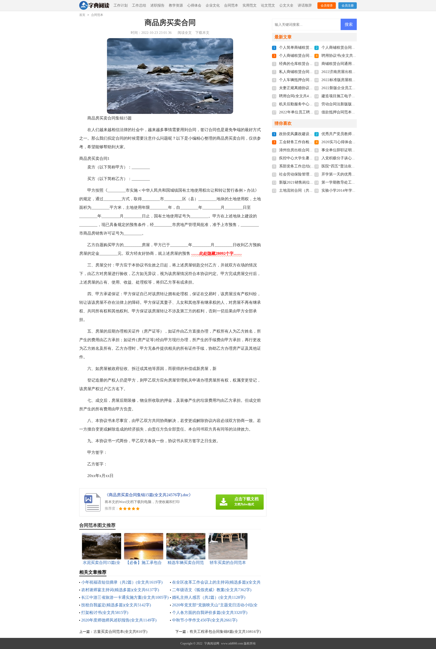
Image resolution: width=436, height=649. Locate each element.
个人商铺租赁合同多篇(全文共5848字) (311, 56)
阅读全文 (185, 33)
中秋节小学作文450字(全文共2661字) (204, 620)
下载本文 (202, 33)
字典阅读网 (211, 643)
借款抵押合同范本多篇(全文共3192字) (353, 112)
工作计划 (121, 5)
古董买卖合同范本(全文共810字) (120, 632)
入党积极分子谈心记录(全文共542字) (352, 158)
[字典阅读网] (94, 5)
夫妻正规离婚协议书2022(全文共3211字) (313, 88)
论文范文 (268, 5)
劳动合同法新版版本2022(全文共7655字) (355, 104)
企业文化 (213, 5)
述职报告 (157, 5)
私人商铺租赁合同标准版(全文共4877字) (312, 72)
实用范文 (249, 5)
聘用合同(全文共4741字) (299, 96)
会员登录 (327, 5)
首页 (82, 15)
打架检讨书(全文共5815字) (104, 612)
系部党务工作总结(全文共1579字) (307, 166)
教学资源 (176, 5)
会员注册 (348, 5)
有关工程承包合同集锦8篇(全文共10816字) (225, 632)
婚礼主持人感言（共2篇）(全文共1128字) (208, 597)
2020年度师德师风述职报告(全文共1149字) (118, 620)
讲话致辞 (305, 5)
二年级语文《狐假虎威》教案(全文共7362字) (211, 590)
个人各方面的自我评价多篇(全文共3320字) (209, 612)
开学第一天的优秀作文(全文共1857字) (353, 174)
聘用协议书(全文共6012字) (343, 56)
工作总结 (139, 5)
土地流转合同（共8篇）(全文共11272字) (313, 190)
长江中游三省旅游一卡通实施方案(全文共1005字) (125, 597)
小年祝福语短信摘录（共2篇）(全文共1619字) (121, 582)
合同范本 (231, 5)
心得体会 (194, 5)
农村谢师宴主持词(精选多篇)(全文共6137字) (120, 590)
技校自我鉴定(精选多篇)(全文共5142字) (116, 605)
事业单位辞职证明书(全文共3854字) (351, 150)
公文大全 (286, 5)
